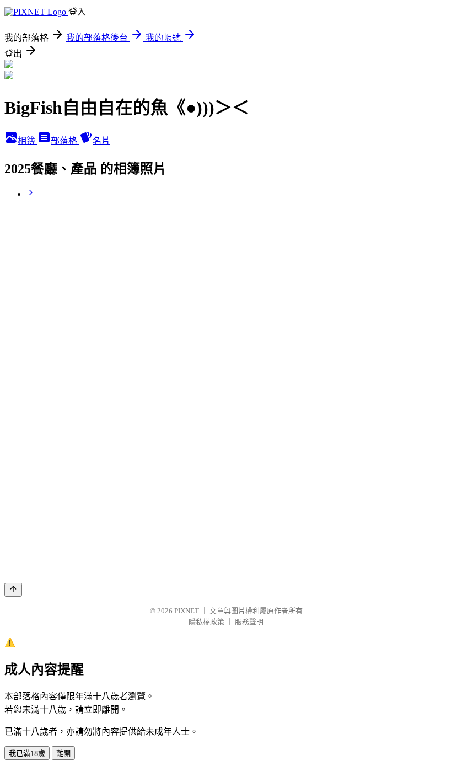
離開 (63, 753)
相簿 (27, 141)
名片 (101, 141)
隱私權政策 (206, 622)
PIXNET (186, 611)
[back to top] (13, 590)
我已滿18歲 (27, 753)
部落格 (65, 141)
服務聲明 (249, 622)
